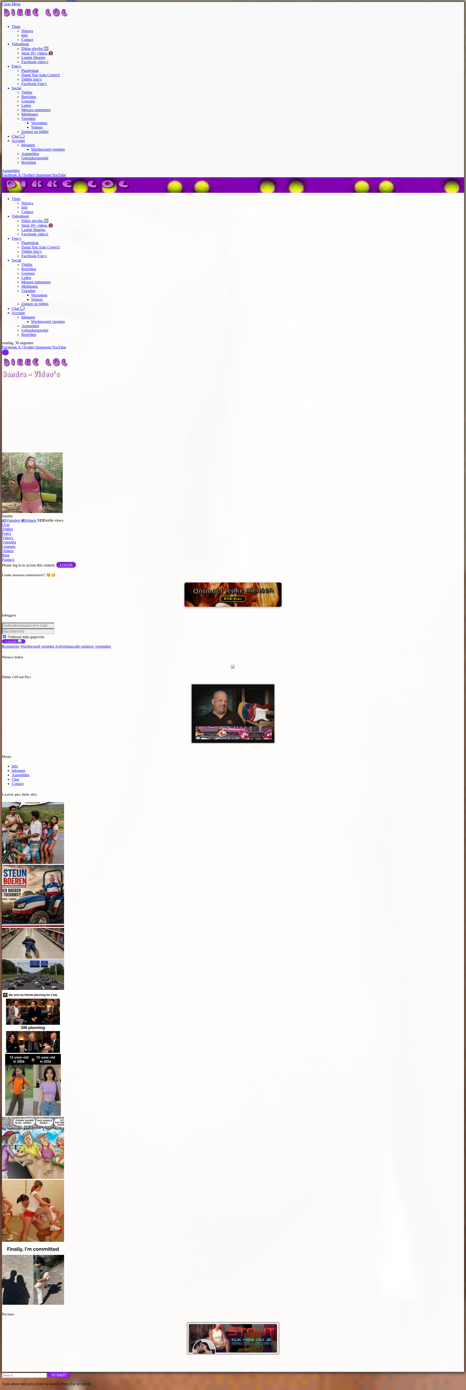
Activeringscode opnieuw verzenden (83, 646)
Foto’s (16, 66)
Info (24, 35)
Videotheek (20, 44)
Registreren (10, 646)
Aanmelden (30, 154)
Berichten (28, 97)
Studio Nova (48, 1364)
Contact (27, 40)
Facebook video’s (34, 62)
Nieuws (27, 31)
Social (16, 88)
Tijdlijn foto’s (31, 79)
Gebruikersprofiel (34, 158)
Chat (15, 779)
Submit (59, 1375)
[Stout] (233, 1352)
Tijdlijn (26, 92)
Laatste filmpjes (33, 57)
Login (66, 565)
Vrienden (28, 118)
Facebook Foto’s (34, 84)
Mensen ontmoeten (35, 110)
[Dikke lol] (68, 190)
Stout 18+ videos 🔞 (37, 53)
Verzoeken (39, 123)
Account (18, 141)
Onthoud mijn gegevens (26, 637)
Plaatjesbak (30, 71)
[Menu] (5, 352)
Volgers (37, 127)
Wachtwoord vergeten (48, 149)
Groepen (28, 101)
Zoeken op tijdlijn (35, 132)
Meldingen (29, 114)
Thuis (16, 26)
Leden (26, 105)
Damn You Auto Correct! (40, 75)
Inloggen (28, 145)
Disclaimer (71, 1364)
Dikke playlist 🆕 (35, 49)
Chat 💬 (18, 136)
